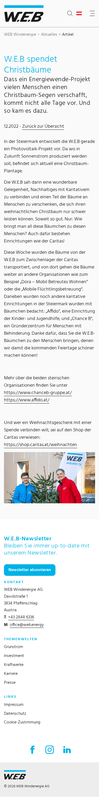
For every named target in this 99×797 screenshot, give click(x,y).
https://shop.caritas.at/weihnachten (40, 444)
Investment (14, 655)
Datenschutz (15, 713)
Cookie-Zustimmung (22, 722)
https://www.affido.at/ (26, 399)
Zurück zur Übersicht (43, 126)
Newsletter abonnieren (29, 569)
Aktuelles (49, 34)
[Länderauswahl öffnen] (80, 14)
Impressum (13, 704)
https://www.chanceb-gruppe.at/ (38, 392)
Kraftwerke (13, 664)
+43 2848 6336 (21, 617)
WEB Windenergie (20, 34)
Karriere (11, 673)
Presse (10, 682)
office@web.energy (27, 624)
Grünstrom (13, 646)
